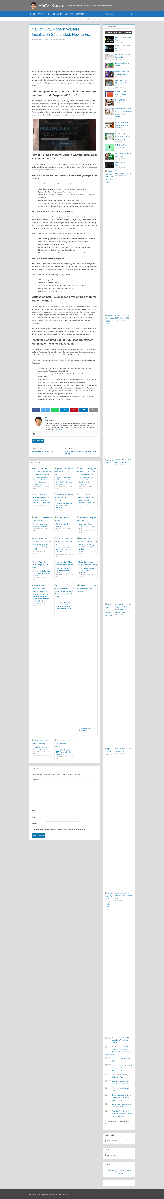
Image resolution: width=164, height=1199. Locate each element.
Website (34, 823)
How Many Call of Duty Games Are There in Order (64, 570)
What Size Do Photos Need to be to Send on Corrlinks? (122, 125)
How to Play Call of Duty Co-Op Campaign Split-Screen (41, 573)
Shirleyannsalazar (118, 1095)
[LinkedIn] (119, 1173)
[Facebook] (120, 1170)
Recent (109, 32)
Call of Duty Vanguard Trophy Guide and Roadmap (86, 570)
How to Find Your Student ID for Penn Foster (121, 82)
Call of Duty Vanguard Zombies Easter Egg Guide (40, 547)
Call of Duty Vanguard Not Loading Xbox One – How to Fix (64, 550)
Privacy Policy (44, 14)
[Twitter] (128, 1170)
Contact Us (80, 14)
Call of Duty (38, 441)
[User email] (34, 434)
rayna (114, 1104)
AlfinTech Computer (52, 5)
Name (34, 810)
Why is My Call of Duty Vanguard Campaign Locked (86, 547)
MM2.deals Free (120, 145)
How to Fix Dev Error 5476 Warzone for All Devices (63, 752)
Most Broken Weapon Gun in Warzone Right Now (86, 526)
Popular (117, 32)
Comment (35, 779)
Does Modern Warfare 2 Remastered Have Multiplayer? (64, 505)
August (114, 1111)
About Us (69, 14)
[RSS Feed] (111, 1170)
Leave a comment (59, 39)
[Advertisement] (65, 54)
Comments (127, 32)
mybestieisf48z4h (118, 1081)
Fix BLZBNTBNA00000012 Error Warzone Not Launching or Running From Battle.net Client (64, 604)
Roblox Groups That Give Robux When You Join (122, 1067)
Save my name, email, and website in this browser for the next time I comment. (60, 829)
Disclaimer (57, 14)
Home (32, 14)
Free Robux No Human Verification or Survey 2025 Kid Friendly (123, 136)
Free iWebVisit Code (122, 100)
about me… (59, 429)
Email (34, 817)
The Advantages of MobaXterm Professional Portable (121, 1040)
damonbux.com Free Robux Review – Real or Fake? (123, 895)
